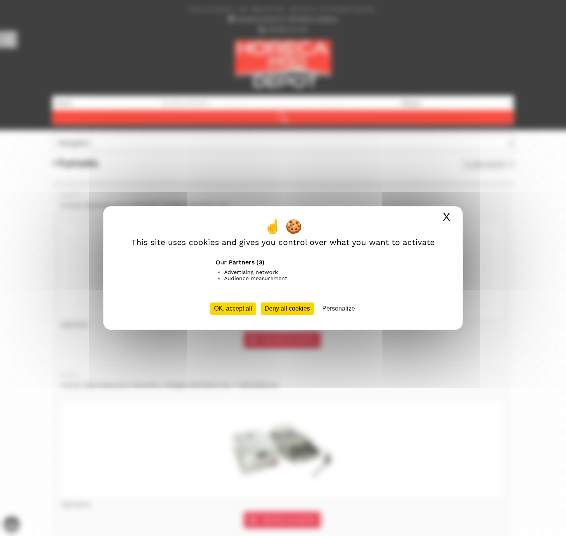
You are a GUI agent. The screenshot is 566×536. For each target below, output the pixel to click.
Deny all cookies (287, 308)
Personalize (338, 308)
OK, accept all (233, 308)
